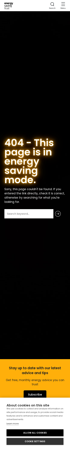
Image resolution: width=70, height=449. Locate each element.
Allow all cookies (35, 432)
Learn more (13, 423)
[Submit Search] (58, 214)
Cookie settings (35, 441)
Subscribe (35, 395)
